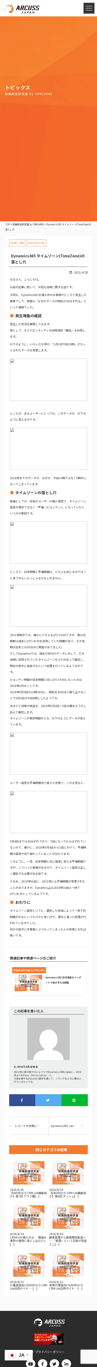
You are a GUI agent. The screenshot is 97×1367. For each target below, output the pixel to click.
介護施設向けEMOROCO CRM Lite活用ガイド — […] (28, 1286)
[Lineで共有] (74, 1100)
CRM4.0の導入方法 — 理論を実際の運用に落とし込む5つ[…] (28, 1240)
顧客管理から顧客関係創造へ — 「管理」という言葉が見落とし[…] (68, 1240)
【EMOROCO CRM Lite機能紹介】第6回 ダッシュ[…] (67, 1194)
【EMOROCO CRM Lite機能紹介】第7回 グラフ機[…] (28, 1194)
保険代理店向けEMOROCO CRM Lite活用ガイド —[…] (66, 1286)
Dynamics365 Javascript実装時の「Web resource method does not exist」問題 (65, 1126)
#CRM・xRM (17, 242)
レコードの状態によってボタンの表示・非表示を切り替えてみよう (27, 1126)
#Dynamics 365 (36, 242)
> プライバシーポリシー (48, 1352)
